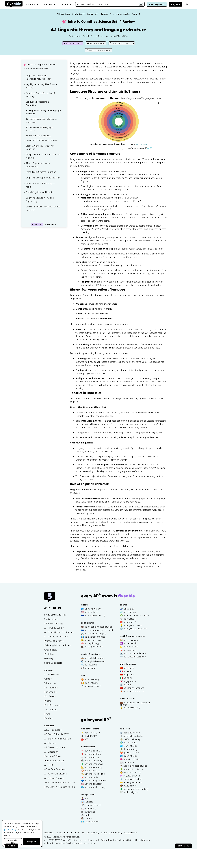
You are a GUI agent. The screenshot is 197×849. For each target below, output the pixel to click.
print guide (38, 224)
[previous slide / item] (76, 127)
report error (52, 224)
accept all (31, 841)
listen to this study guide (99, 50)
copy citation (117, 43)
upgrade (175, 4)
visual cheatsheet (74, 43)
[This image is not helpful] (151, 148)
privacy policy (10, 829)
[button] (115, 149)
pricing (64, 4)
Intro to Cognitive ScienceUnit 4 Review (98, 21)
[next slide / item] (161, 127)
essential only (13, 841)
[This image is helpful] (148, 148)
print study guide (97, 43)
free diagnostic (157, 4)
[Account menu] (186, 4)
